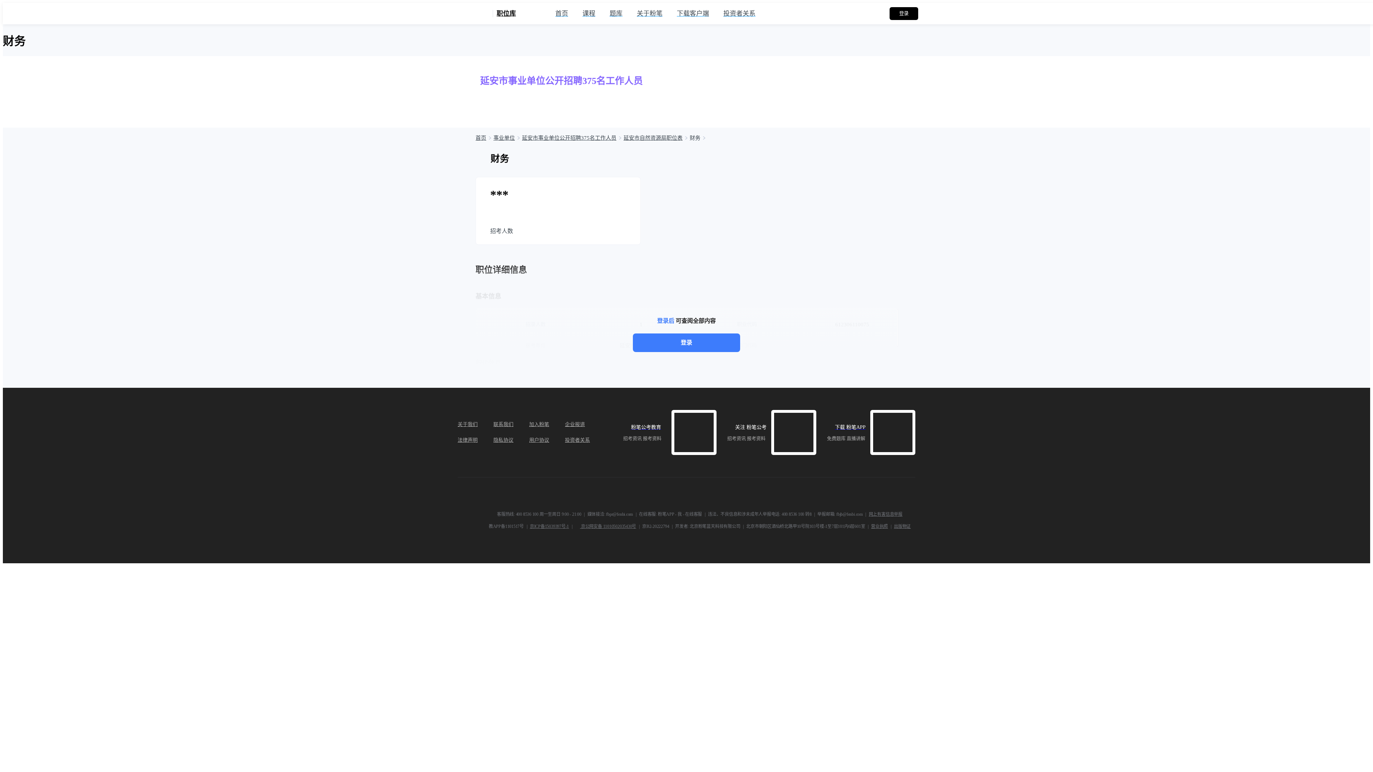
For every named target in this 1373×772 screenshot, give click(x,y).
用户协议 (539, 440)
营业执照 (879, 526)
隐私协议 (503, 440)
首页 (481, 138)
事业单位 (504, 138)
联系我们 (503, 424)
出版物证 (902, 526)
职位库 (506, 13)
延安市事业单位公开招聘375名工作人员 (569, 138)
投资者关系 (577, 440)
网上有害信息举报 (885, 514)
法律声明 (468, 440)
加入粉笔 (539, 424)
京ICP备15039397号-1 (549, 526)
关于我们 (468, 424)
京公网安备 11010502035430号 (608, 526)
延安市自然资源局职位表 (653, 138)
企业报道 (575, 424)
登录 (686, 343)
